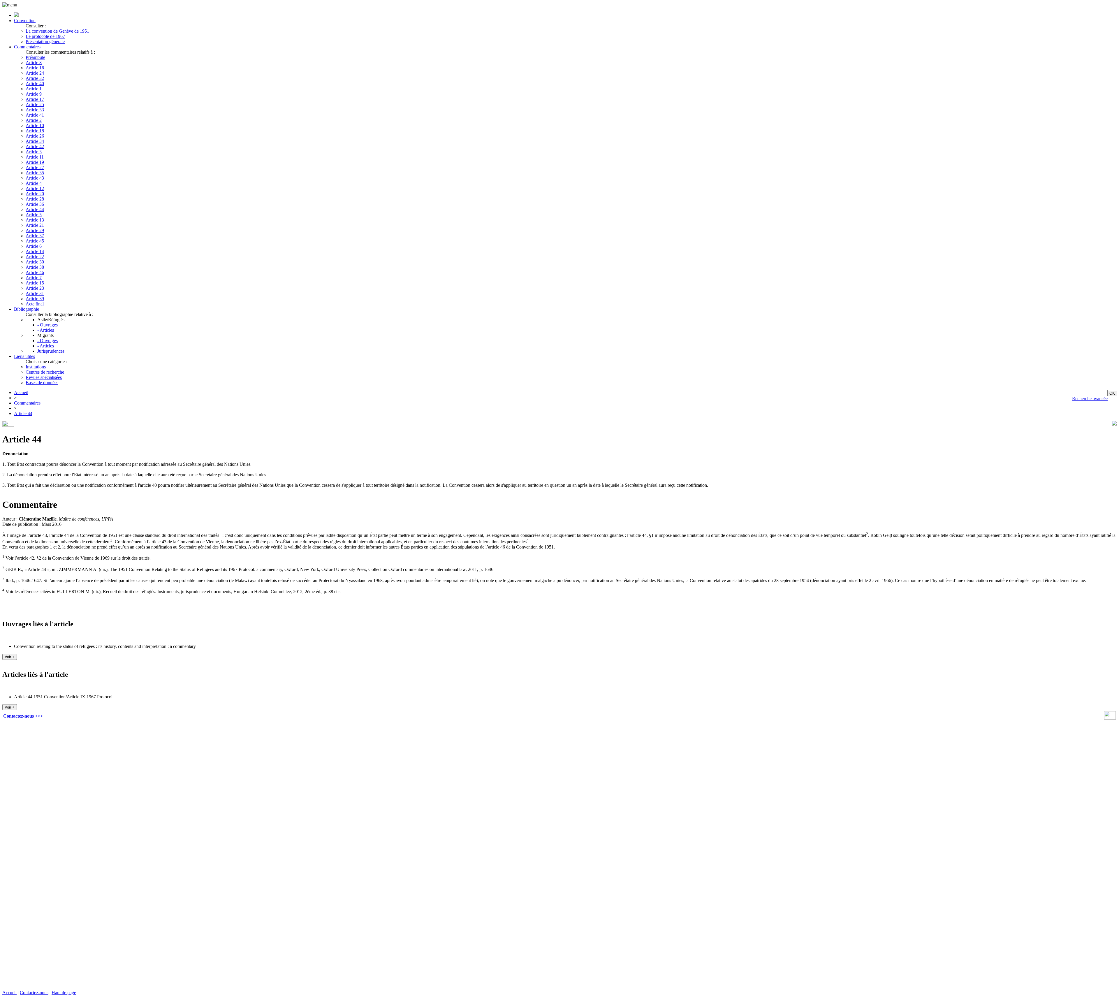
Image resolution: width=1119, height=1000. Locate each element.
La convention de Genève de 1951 (57, 31)
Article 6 (34, 246)
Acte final (35, 303)
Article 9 (34, 94)
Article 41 (35, 115)
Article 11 (35, 156)
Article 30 (35, 261)
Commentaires (27, 46)
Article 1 (34, 88)
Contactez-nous (34, 992)
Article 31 (35, 293)
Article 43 (35, 177)
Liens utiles (24, 356)
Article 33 (35, 109)
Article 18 (35, 130)
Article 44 (35, 209)
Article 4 (34, 183)
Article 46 (35, 272)
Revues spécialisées (44, 377)
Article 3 (34, 151)
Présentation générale (45, 41)
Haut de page (64, 992)
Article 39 (35, 298)
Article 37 (35, 235)
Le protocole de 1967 (45, 36)
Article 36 (35, 204)
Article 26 (35, 135)
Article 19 (35, 162)
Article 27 (35, 167)
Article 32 (35, 78)
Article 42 (35, 146)
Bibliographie (26, 309)
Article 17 (35, 99)
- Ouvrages (47, 324)
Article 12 (35, 188)
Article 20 (35, 193)
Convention (25, 20)
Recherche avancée (1090, 398)
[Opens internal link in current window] (1110, 718)
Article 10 (35, 125)
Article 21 (35, 225)
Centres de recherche (45, 372)
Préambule (35, 57)
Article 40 (35, 83)
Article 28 (35, 198)
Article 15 (35, 282)
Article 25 (35, 104)
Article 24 (35, 73)
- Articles (45, 330)
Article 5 (34, 214)
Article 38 (35, 267)
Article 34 (35, 141)
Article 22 (35, 256)
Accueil (21, 392)
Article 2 (34, 120)
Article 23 (35, 288)
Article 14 (35, 251)
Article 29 (35, 230)
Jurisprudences (50, 351)
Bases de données (42, 382)
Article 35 (35, 172)
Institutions (36, 366)
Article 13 (35, 219)
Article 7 (34, 277)
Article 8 (34, 62)
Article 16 (35, 67)
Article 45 (35, 240)
